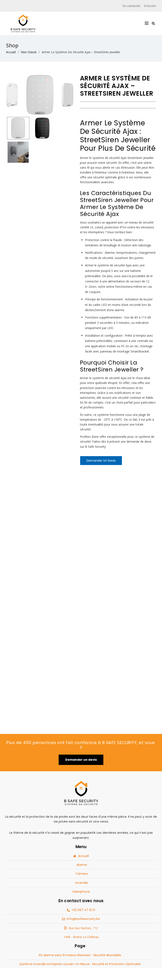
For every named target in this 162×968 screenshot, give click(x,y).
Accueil (11, 52)
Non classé (28, 52)
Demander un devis (101, 460)
